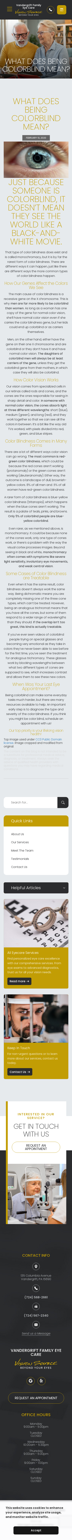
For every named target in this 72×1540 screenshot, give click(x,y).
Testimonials (20, 859)
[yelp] (41, 1381)
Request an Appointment (36, 1147)
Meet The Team (22, 850)
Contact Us (19, 867)
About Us (17, 834)
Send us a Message (36, 1334)
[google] (31, 1381)
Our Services (20, 842)
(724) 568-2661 (36, 1297)
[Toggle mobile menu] (9, 9)
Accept (36, 1530)
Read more (17, 981)
